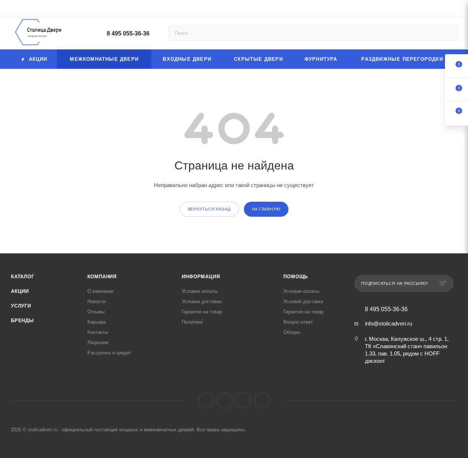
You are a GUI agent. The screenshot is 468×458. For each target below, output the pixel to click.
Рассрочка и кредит (109, 352)
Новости (96, 301)
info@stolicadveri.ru (388, 323)
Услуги (21, 306)
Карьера (96, 322)
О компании (100, 291)
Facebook (206, 400)
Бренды (22, 320)
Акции (20, 291)
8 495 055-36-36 (128, 33)
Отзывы (96, 311)
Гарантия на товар (202, 311)
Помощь (295, 276)
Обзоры (291, 332)
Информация (201, 276)
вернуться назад (209, 209)
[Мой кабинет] (453, 9)
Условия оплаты (200, 291)
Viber (243, 400)
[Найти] (448, 33)
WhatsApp (262, 400)
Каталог (22, 276)
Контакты (97, 332)
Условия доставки (202, 301)
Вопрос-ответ (298, 322)
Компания (102, 276)
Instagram (225, 400)
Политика (192, 322)
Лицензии (97, 342)
